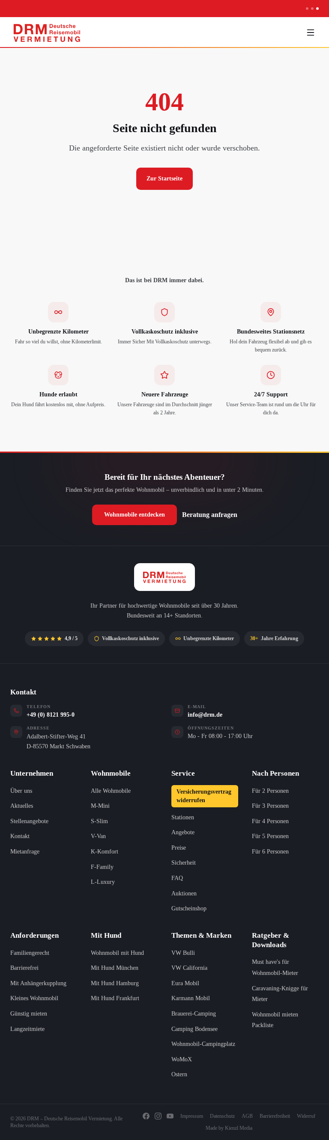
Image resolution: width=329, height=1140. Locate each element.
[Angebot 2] (312, 8)
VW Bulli (183, 953)
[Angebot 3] (317, 8)
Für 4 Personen (270, 821)
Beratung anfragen (209, 514)
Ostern (179, 1074)
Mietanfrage (24, 851)
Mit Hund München (114, 968)
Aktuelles (21, 806)
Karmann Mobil (190, 998)
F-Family (102, 867)
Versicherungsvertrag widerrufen (203, 796)
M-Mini (100, 806)
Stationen (182, 817)
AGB (247, 1116)
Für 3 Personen (270, 806)
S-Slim (99, 821)
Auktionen (184, 893)
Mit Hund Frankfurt (115, 998)
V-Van (98, 836)
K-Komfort (104, 851)
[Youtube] (170, 1116)
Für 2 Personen (270, 791)
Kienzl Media (238, 1128)
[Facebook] (146, 1116)
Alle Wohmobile (111, 791)
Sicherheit (183, 862)
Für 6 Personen (270, 851)
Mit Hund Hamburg (115, 983)
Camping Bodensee (194, 1029)
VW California (189, 968)
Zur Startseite (164, 178)
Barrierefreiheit (275, 1116)
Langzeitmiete (27, 1029)
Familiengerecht (29, 953)
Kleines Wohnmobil (34, 998)
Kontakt (20, 836)
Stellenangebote (29, 821)
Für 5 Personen (270, 836)
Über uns (21, 791)
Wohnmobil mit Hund (117, 953)
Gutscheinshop (188, 908)
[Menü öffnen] (310, 32)
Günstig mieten (28, 1013)
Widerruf (306, 1116)
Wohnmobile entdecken (134, 514)
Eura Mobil (185, 983)
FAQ (177, 878)
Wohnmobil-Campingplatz (203, 1044)
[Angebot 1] (307, 8)
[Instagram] (158, 1116)
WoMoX (181, 1059)
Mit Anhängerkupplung (38, 983)
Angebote (182, 832)
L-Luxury (103, 882)
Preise (178, 848)
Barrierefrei (24, 968)
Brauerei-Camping (193, 1013)
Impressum (191, 1116)
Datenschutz (222, 1116)
